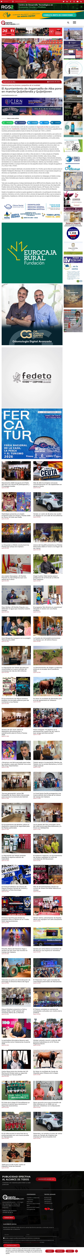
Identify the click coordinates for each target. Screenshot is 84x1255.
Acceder (73, 299)
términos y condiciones (34, 1238)
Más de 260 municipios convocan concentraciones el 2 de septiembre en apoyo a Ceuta (47, 484)
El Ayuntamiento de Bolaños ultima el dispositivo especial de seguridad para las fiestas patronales (16, 826)
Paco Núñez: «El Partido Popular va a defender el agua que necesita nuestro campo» (16, 608)
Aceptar (50, 1251)
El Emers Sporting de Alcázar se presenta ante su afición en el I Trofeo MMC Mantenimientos (15, 919)
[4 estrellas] (5, 118)
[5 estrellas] (6, 118)
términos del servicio (35, 1242)
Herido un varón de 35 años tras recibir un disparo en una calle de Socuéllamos (47, 514)
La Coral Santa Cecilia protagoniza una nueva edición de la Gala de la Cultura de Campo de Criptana (47, 795)
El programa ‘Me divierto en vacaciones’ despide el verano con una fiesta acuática (47, 608)
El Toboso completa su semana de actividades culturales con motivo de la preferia (47, 1010)
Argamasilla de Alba (42, 127)
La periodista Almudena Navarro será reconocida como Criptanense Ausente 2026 (16, 1042)
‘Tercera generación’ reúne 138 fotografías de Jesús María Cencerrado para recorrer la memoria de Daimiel (15, 795)
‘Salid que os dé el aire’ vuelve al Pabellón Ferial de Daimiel (13, 1165)
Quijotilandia (15, 129)
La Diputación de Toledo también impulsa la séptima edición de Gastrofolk (14, 857)
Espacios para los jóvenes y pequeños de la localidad (21, 85)
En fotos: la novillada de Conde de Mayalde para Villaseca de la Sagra (45, 1072)
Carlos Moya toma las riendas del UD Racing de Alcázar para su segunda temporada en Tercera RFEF (15, 1073)
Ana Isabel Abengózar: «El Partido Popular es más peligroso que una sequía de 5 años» (14, 577)
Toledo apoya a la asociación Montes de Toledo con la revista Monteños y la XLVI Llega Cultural (47, 764)
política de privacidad (20, 1238)
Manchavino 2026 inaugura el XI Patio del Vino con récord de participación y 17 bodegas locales (15, 484)
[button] (68, 22)
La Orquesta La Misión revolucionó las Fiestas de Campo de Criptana (15, 545)
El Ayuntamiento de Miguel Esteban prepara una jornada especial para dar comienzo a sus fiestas (15, 700)
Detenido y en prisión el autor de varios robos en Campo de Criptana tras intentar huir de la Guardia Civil (47, 1135)
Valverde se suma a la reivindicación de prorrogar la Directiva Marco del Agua (16, 980)
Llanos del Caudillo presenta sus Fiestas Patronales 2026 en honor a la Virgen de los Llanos (47, 546)
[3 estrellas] (4, 118)
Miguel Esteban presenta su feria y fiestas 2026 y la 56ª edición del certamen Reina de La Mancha (14, 1010)
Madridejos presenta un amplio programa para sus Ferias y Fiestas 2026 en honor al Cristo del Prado (16, 515)
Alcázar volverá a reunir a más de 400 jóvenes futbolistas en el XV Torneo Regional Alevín (46, 1042)
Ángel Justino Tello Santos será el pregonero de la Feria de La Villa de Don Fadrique (46, 577)
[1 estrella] (2, 118)
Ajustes (70, 1251)
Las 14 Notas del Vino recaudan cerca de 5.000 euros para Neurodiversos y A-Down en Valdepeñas (47, 826)
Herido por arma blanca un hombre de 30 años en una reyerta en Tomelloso (47, 949)
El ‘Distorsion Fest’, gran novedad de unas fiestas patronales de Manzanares (47, 980)
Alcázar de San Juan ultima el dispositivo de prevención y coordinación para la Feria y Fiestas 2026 (14, 732)
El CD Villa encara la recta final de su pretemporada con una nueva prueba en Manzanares (15, 1135)
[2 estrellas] (3, 118)
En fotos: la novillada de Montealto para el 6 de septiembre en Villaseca (47, 699)
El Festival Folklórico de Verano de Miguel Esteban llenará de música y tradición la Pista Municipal (14, 888)
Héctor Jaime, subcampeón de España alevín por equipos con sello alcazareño (47, 918)
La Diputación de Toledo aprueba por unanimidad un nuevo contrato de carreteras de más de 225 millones (15, 669)
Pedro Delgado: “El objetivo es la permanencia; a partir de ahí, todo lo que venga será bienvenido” (46, 731)
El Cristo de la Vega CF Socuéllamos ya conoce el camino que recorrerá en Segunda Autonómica (16, 1104)
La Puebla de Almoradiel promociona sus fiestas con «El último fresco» (46, 639)
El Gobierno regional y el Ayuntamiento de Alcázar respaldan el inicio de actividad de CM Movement (47, 857)
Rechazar (59, 1251)
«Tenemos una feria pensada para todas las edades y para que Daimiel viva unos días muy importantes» (16, 764)
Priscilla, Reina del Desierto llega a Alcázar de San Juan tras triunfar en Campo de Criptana (14, 950)
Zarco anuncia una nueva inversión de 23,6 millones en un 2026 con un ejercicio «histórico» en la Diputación (47, 1104)
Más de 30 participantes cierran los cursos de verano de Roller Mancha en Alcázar (47, 888)
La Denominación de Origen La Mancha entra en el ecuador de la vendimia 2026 (47, 669)
